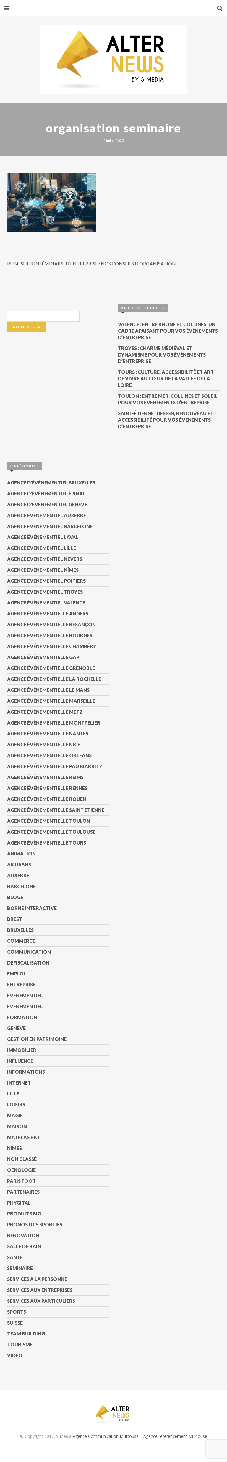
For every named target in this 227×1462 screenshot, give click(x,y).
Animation (21, 853)
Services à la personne (37, 1279)
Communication (29, 952)
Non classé (22, 1159)
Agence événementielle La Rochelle (54, 679)
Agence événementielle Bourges (49, 635)
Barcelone (21, 886)
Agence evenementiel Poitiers (46, 581)
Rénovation (23, 1235)
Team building (26, 1333)
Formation (22, 1017)
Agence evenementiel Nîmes (43, 570)
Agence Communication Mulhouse (106, 1436)
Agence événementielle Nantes (47, 733)
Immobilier (21, 1050)
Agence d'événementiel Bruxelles (51, 482)
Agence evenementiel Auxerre (46, 515)
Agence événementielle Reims (45, 777)
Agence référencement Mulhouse (175, 1436)
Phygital (19, 1202)
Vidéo (14, 1355)
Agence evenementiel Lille (41, 548)
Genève (16, 1028)
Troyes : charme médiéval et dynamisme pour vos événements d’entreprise (162, 354)
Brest (14, 919)
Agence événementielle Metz (45, 711)
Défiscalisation (28, 962)
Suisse (15, 1322)
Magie (15, 1115)
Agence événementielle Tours (46, 842)
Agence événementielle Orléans (49, 755)
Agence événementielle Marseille (51, 701)
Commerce (21, 941)
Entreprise (21, 984)
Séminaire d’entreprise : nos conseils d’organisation (91, 263)
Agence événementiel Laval (43, 537)
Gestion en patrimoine (37, 1039)
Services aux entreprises (39, 1290)
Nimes (14, 1148)
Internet (19, 1082)
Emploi (16, 973)
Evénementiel (25, 995)
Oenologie (21, 1170)
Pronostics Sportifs (34, 1224)
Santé (15, 1257)
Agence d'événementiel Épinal (46, 493)
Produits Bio (24, 1213)
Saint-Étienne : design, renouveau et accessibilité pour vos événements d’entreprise (165, 419)
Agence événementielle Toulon (48, 821)
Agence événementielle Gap (43, 657)
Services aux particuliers (41, 1301)
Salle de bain (24, 1246)
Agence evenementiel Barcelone (50, 526)
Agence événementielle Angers (47, 613)
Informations (26, 1072)
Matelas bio (23, 1137)
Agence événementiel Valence (46, 602)
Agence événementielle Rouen (46, 799)
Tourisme (20, 1344)
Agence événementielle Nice (43, 744)
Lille (13, 1093)
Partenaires (23, 1192)
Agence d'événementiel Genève (47, 504)
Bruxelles (20, 930)
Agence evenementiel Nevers (44, 559)
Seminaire (20, 1268)
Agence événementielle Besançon (51, 624)
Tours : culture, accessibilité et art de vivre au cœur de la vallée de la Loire (166, 378)
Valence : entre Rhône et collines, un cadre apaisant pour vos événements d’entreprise (168, 330)
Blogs (15, 897)
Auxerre (18, 875)
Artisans (19, 864)
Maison (17, 1126)
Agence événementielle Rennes (47, 788)
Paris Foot (21, 1181)
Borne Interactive (32, 908)
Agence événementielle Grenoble (51, 668)
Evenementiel (25, 1006)
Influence (20, 1061)
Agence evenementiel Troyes (45, 591)
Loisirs (16, 1104)
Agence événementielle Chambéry (51, 646)
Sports (16, 1312)
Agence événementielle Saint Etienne (55, 810)
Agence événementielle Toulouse (51, 832)
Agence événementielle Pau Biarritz (55, 766)
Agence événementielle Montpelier (53, 722)
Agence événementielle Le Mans (48, 690)
